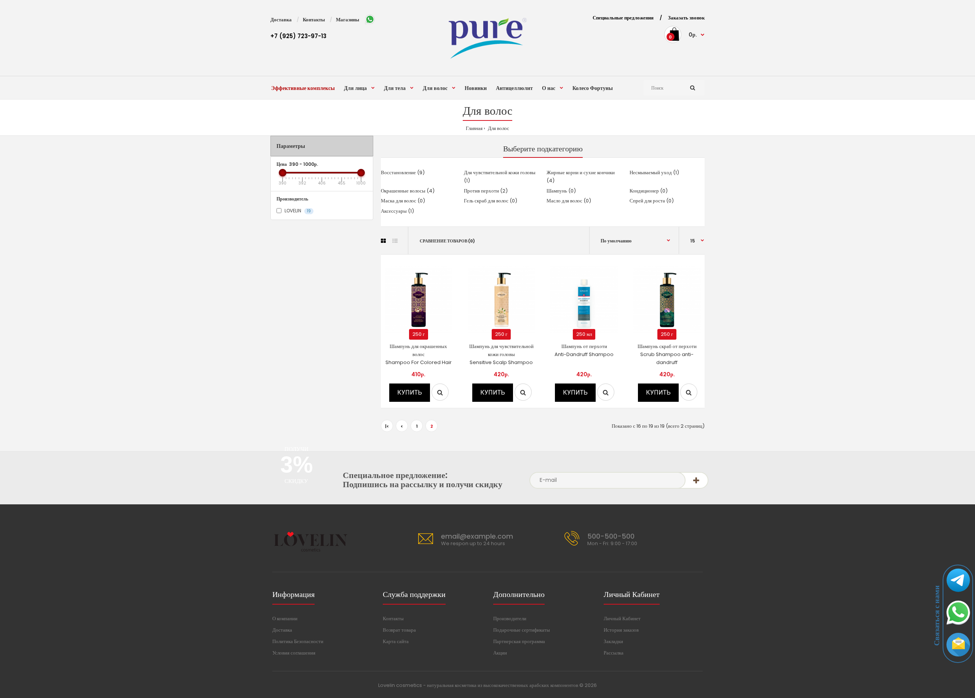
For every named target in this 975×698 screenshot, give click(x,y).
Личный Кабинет (622, 618)
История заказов (621, 630)
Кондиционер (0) (649, 190)
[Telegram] (958, 593)
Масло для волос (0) (569, 200)
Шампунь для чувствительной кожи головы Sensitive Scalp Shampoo (501, 354)
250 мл (584, 334)
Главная (474, 128)
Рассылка (613, 652)
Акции (500, 652)
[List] (395, 241)
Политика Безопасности (297, 641)
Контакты (314, 19)
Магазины (347, 19)
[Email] (958, 658)
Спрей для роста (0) (652, 200)
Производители (509, 618)
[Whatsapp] (958, 625)
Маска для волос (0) (403, 200)
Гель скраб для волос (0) (490, 200)
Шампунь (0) (561, 190)
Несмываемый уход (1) (654, 172)
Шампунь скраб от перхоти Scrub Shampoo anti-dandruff (667, 354)
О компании (284, 618)
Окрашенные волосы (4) (408, 190)
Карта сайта (396, 641)
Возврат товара (399, 630)
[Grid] (383, 241)
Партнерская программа (519, 641)
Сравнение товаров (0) (447, 241)
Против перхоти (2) (486, 190)
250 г (418, 334)
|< (387, 426)
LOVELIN (297, 210)
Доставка (281, 19)
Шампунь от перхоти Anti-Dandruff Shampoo (584, 350)
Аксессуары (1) (397, 211)
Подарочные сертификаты (521, 630)
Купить (409, 392)
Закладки (613, 641)
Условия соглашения (293, 652)
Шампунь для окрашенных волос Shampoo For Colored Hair (418, 354)
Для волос (498, 128)
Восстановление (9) (403, 172)
